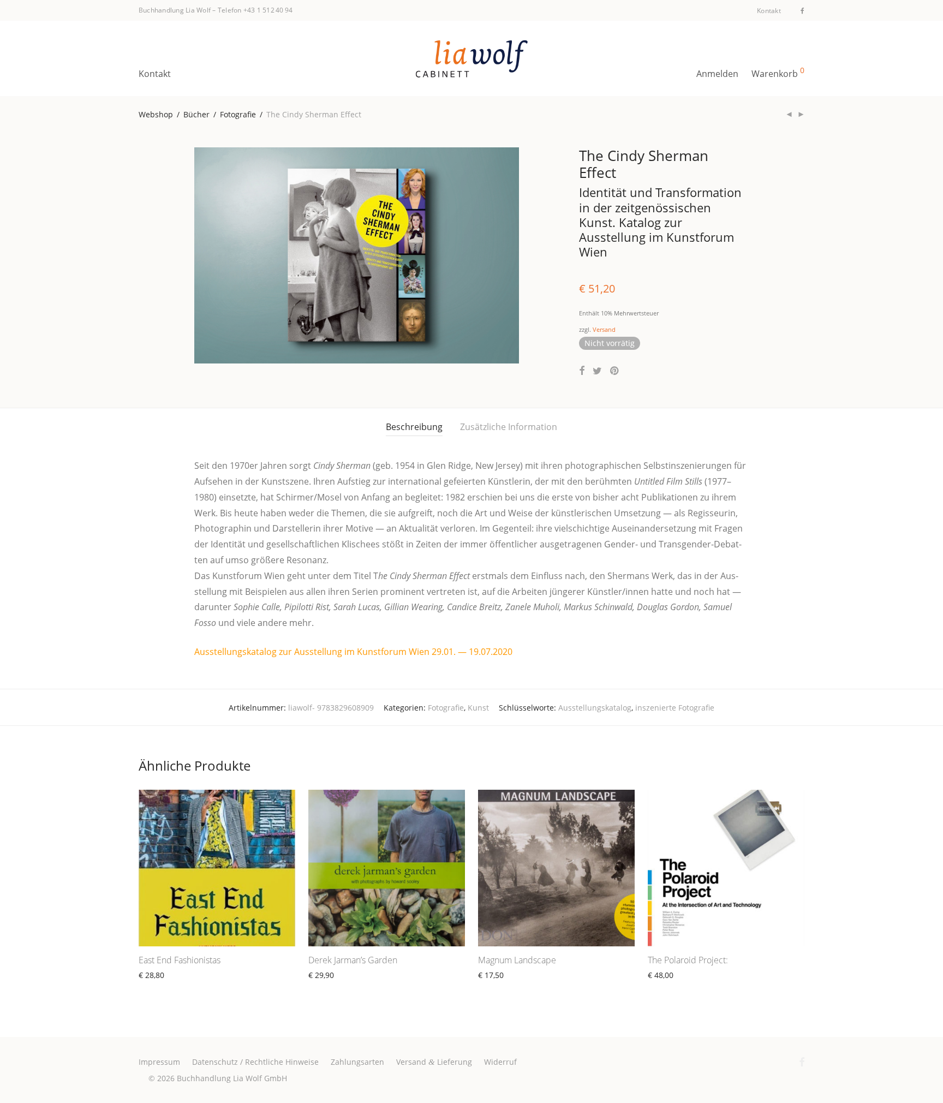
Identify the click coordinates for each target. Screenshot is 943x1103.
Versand (604, 329)
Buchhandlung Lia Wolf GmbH (232, 1078)
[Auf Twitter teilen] (597, 371)
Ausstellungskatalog (594, 707)
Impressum (159, 1062)
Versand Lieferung (434, 1062)
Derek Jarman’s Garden (352, 960)
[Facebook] (802, 10)
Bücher (196, 114)
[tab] (414, 427)
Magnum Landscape (517, 960)
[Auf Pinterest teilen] (615, 371)
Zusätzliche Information (508, 427)
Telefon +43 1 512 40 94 (255, 10)
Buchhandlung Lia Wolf (175, 10)
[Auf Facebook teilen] (581, 371)
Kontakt (769, 11)
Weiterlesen (494, 987)
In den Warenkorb (166, 987)
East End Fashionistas (179, 960)
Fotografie (238, 114)
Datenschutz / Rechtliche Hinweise (255, 1062)
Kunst (478, 707)
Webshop (156, 114)
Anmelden (717, 74)
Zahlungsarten (357, 1062)
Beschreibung (414, 427)
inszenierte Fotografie (674, 707)
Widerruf (500, 1062)
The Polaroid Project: (688, 960)
